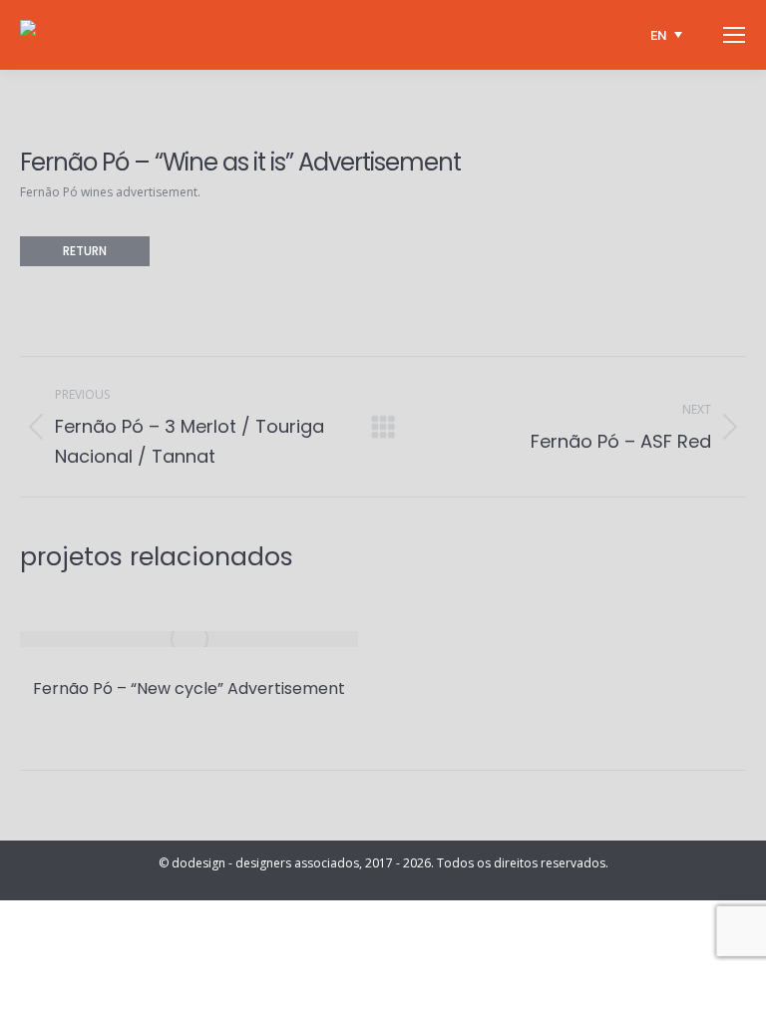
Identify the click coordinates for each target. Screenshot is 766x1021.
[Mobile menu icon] (734, 35)
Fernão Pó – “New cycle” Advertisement (189, 688)
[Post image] (189, 639)
